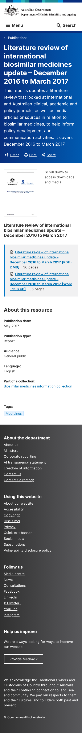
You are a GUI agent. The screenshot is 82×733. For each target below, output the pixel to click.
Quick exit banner (18, 533)
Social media (14, 538)
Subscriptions (14, 544)
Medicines (14, 413)
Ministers (11, 450)
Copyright (12, 515)
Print (33, 155)
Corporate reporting (20, 456)
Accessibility (14, 509)
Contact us (12, 474)
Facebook (12, 591)
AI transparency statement (25, 462)
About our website (18, 503)
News (8, 580)
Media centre (14, 574)
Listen (14, 155)
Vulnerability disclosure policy (28, 550)
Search (70, 25)
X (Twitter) (12, 603)
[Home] (41, 11)
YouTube (10, 609)
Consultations (15, 585)
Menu (17, 25)
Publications (17, 38)
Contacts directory (19, 480)
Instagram (12, 615)
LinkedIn (10, 597)
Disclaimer (12, 521)
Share (51, 155)
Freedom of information (23, 468)
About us (11, 445)
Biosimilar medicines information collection (38, 386)
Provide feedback (23, 659)
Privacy (10, 527)
